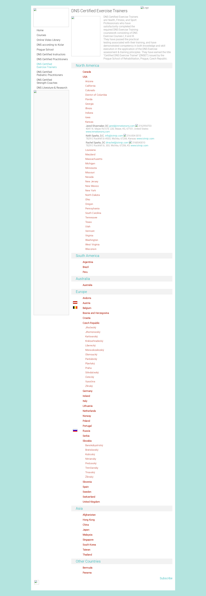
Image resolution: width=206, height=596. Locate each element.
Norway (87, 415)
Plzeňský (90, 363)
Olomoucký (91, 354)
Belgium (87, 308)
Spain (86, 486)
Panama (87, 572)
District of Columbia (96, 94)
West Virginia (92, 244)
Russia (86, 430)
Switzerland (89, 496)
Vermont (90, 231)
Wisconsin (91, 249)
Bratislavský (91, 449)
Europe (81, 292)
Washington (91, 240)
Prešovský (91, 463)
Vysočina (90, 381)
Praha (88, 368)
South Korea (89, 544)
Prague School (45, 49)
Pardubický (91, 359)
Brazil (86, 267)
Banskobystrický (94, 445)
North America (87, 66)
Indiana (89, 112)
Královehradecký (94, 341)
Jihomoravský (92, 332)
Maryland (90, 154)
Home (40, 30)
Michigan (90, 163)
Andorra (87, 298)
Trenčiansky (91, 467)
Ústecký (89, 377)
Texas (88, 222)
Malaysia (87, 534)
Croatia (87, 318)
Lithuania (88, 406)
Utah (87, 226)
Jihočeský (90, 327)
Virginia (89, 235)
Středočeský (92, 372)
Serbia (86, 435)
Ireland (86, 396)
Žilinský (89, 476)
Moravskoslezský (94, 350)
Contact (82, 588)
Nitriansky (90, 458)
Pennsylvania (92, 208)
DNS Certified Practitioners (52, 59)
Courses (41, 35)
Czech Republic (91, 323)
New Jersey (91, 181)
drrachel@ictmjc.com (117, 142)
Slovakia (87, 440)
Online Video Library (48, 39)
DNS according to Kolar (50, 44)
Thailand (87, 554)
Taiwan (86, 549)
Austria (86, 303)
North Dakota (92, 195)
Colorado (90, 90)
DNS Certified (47, 66)
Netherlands (89, 410)
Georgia (89, 103)
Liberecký (90, 345)
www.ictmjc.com (145, 138)
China (86, 524)
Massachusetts (94, 159)
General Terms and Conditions (48, 588)
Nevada (89, 177)
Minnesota (91, 168)
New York (90, 190)
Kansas (89, 121)
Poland (86, 420)
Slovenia (87, 481)
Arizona (89, 81)
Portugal (87, 425)
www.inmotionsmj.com (98, 131)
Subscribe (166, 578)
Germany (88, 391)
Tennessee (91, 217)
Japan (86, 529)
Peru (85, 272)
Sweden (87, 491)
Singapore (88, 539)
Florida (89, 99)
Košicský (90, 454)
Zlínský (89, 386)
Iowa (87, 117)
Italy (85, 401)
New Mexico (92, 186)
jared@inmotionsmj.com (122, 125)
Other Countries (88, 561)
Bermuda (88, 567)
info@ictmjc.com (114, 135)
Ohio (87, 199)
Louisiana (90, 150)
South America (87, 256)
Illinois (88, 108)
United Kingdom (91, 501)
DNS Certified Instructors (51, 54)
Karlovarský (91, 336)
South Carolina (93, 213)
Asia (79, 508)
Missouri (90, 172)
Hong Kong (89, 519)
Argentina (88, 262)
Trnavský (90, 472)
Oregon (89, 204)
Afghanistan (89, 514)
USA (85, 76)
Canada (87, 71)
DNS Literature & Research (52, 87)
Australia (83, 279)
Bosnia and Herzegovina (96, 313)
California (90, 85)
